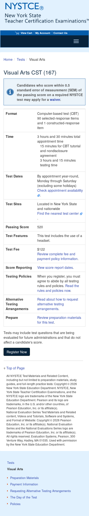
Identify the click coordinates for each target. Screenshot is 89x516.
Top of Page (15, 368)
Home (8, 59)
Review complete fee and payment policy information (57, 256)
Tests (21, 59)
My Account (42, 33)
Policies (15, 504)
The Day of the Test (23, 497)
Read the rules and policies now (58, 288)
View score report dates (55, 267)
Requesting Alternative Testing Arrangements (40, 491)
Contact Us (60, 33)
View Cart (26, 33)
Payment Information (24, 484)
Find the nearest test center (58, 213)
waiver (55, 99)
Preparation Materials (24, 478)
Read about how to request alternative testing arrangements (57, 304)
